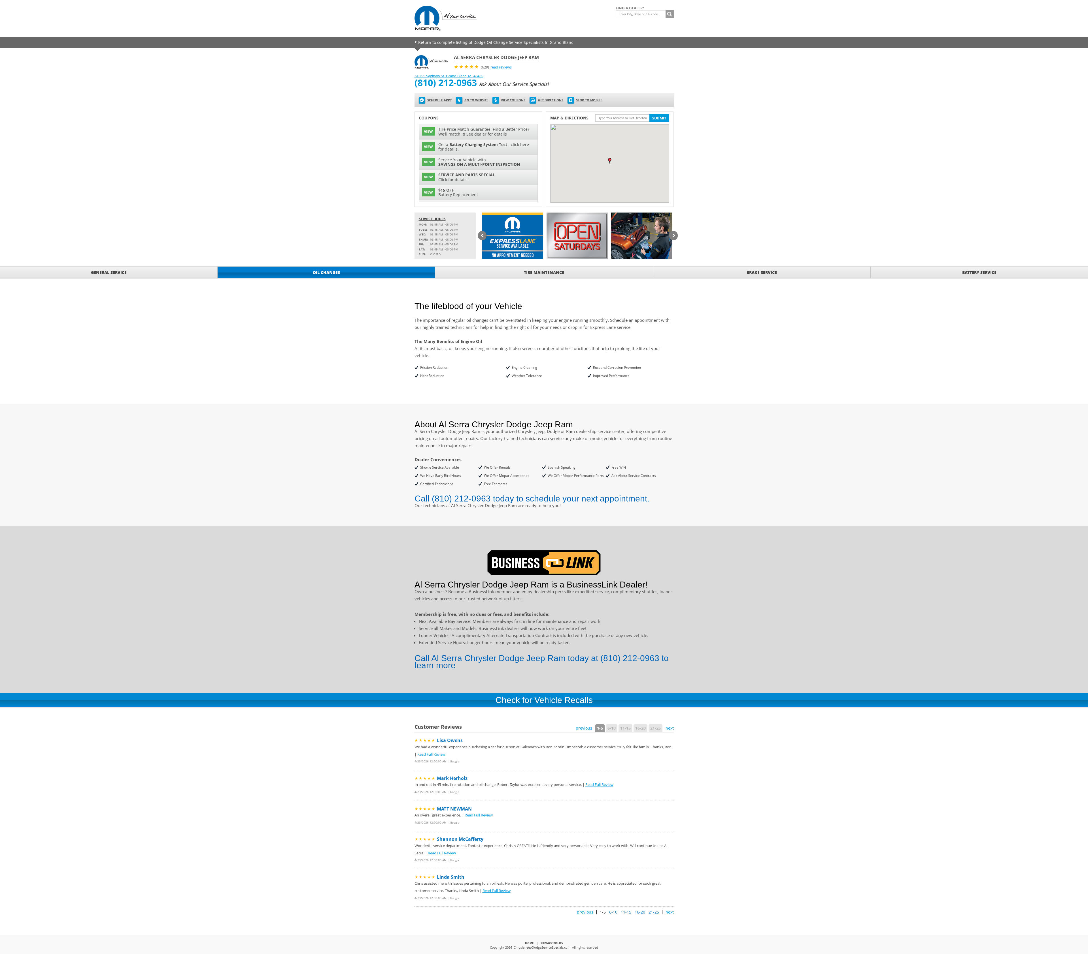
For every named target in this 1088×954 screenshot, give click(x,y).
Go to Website (476, 100)
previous (584, 728)
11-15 (625, 728)
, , (449, 75)
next (670, 728)
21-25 (655, 728)
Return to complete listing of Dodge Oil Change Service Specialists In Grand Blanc (495, 42)
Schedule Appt (439, 100)
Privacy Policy (552, 943)
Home (529, 943)
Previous (482, 236)
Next (673, 236)
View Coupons (513, 100)
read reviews (501, 67)
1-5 (600, 728)
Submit (659, 118)
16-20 (640, 728)
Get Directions (550, 100)
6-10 (611, 728)
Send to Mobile (589, 100)
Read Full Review (431, 754)
